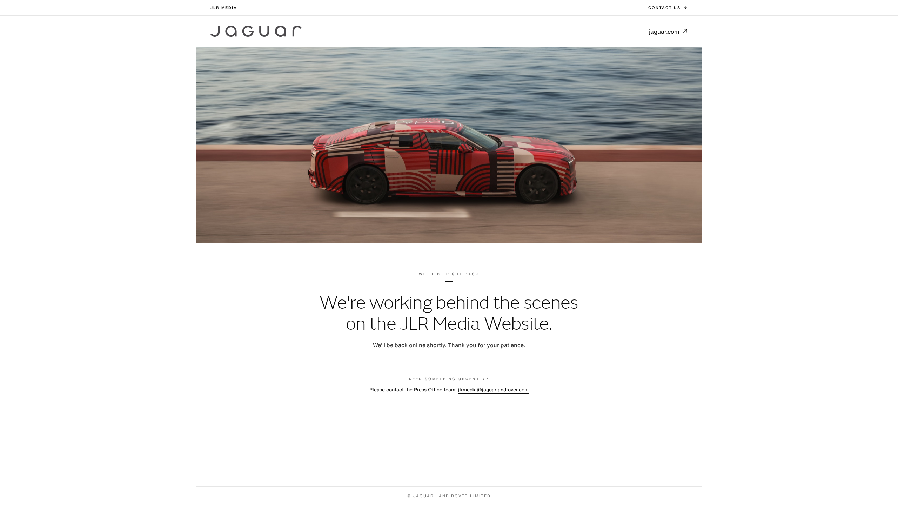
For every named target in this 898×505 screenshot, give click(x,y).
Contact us (664, 8)
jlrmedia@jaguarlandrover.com (493, 389)
